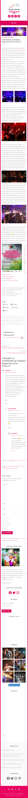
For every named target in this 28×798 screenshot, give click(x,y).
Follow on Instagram (15, 685)
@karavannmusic (6, 274)
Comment (5, 484)
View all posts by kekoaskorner (11, 337)
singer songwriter (15, 322)
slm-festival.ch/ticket (13, 280)
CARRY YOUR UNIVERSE (11, 316)
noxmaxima (8, 370)
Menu (15, 23)
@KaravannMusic (10, 276)
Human (14, 318)
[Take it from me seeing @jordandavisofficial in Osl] (8, 653)
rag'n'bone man (21, 320)
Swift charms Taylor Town (8, 750)
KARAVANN (8, 278)
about (9, 583)
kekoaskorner (12, 408)
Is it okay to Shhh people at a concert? (16, 352)
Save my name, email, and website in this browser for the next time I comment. (6, 523)
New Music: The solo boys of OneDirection (13, 347)
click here (19, 50)
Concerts (11, 37)
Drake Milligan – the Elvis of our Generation (12, 767)
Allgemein (4, 37)
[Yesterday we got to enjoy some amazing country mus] (20, 665)
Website (4, 514)
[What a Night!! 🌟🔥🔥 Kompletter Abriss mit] (20, 653)
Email (4, 509)
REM (3, 322)
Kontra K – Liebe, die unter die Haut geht (11, 763)
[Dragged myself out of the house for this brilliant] (8, 665)
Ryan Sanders (7, 322)
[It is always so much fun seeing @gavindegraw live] (20, 677)
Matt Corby (14, 320)
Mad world (8, 320)
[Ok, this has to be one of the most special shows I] (8, 677)
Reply (6, 403)
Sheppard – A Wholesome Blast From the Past (13, 760)
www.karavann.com (25, 253)
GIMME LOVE (8, 318)
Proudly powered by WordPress (13, 793)
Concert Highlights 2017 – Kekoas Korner (16, 460)
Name (4, 503)
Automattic (18, 795)
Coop (19, 316)
